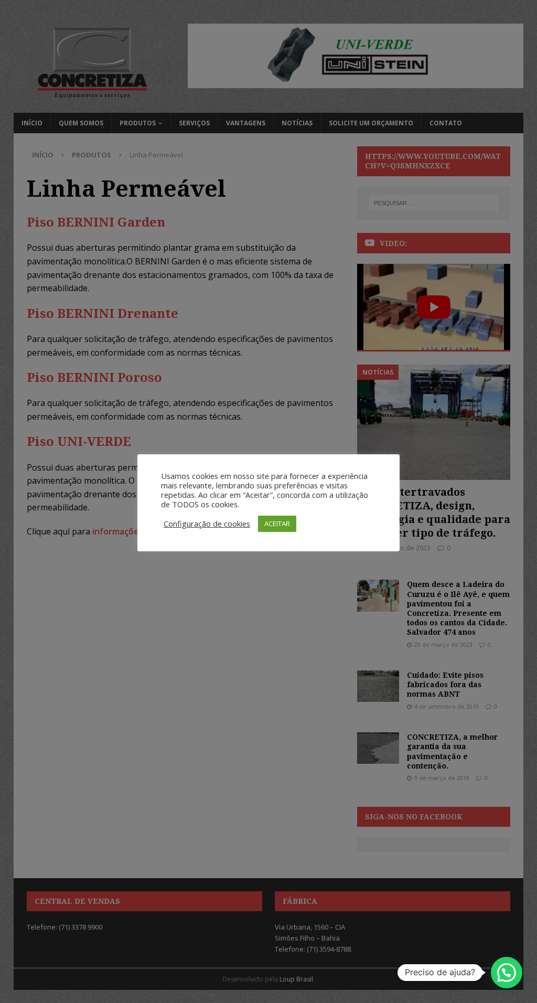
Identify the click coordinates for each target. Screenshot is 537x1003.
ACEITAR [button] (277, 523)
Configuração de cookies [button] (207, 523)
